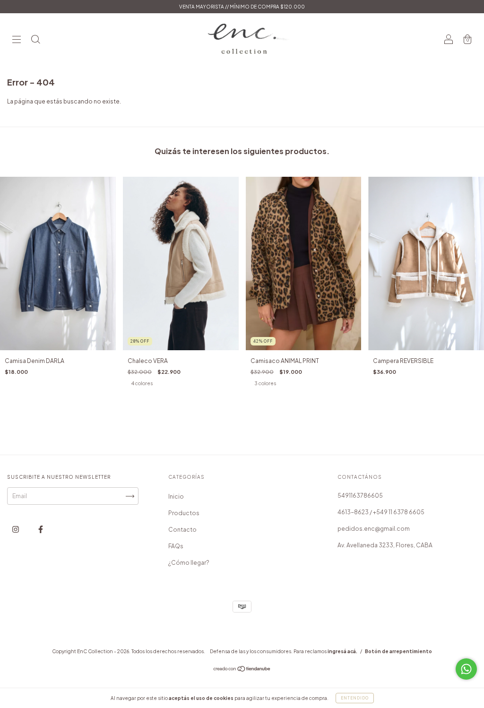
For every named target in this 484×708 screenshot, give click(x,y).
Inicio (176, 496)
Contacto (182, 529)
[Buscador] (35, 40)
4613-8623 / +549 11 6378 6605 (380, 512)
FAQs (175, 546)
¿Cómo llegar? (188, 562)
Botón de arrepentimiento (398, 651)
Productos (183, 513)
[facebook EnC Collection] (40, 529)
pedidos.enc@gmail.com (373, 528)
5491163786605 (360, 495)
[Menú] (16, 40)
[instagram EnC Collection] (16, 529)
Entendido (355, 698)
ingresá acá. (342, 651)
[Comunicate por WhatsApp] (466, 669)
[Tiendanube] (242, 669)
